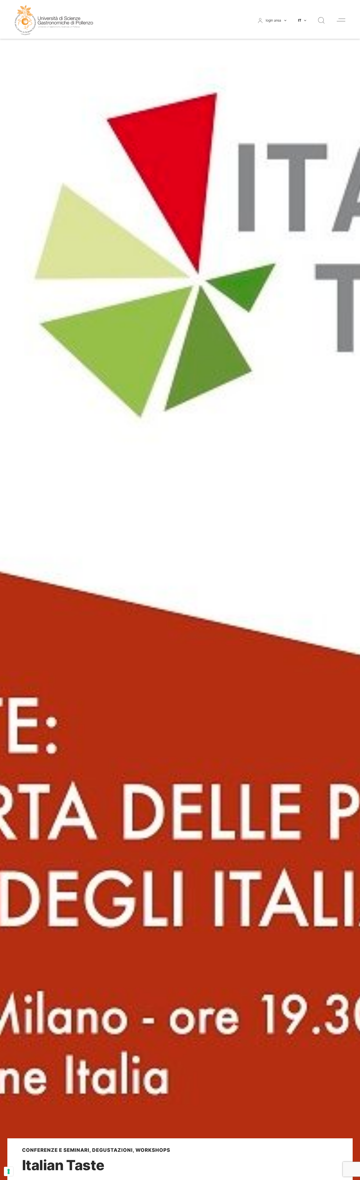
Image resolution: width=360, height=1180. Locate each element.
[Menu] (341, 20)
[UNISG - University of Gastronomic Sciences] (54, 19)
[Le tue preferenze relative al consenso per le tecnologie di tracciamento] (8, 1171)
